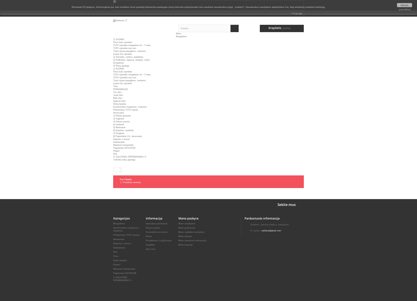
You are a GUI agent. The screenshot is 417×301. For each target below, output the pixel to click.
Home (149, 236)
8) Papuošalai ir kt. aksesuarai (127, 136)
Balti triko (117, 98)
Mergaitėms (181, 36)
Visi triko (117, 92)
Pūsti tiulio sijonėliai (122, 42)
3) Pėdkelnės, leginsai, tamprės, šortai (131, 60)
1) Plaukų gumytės (122, 115)
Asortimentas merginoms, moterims (130, 107)
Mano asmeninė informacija (192, 240)
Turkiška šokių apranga (124, 159)
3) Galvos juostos (121, 121)
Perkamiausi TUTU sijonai (125, 110)
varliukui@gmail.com (271, 230)
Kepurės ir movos (121, 139)
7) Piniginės (118, 133)
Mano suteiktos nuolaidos (191, 232)
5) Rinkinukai (119, 127)
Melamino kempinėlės (123, 145)
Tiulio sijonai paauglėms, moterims (129, 51)
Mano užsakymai (186, 223)
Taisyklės (150, 245)
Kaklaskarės (119, 142)
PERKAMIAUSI (120, 89)
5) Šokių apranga (121, 66)
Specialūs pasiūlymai (156, 223)
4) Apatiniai (118, 63)
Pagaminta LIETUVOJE (124, 148)
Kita (115, 154)
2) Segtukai (118, 118)
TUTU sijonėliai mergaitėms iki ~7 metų (132, 45)
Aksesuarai (118, 113)
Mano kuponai (185, 245)
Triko (115, 86)
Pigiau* (116, 151)
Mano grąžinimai (186, 228)
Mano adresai (185, 236)
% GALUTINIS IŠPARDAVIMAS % (129, 157)
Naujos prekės (153, 228)
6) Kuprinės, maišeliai (123, 130)
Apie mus (150, 249)
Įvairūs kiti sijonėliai (122, 54)
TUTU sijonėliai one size (124, 48)
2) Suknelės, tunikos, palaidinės (128, 57)
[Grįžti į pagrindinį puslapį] (117, 170)
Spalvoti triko (119, 101)
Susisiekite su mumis (157, 232)
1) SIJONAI (118, 39)
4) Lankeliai (118, 124)
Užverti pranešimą (404, 5)
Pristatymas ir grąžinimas (159, 240)
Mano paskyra (188, 218)
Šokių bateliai (119, 104)
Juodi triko (118, 95)
